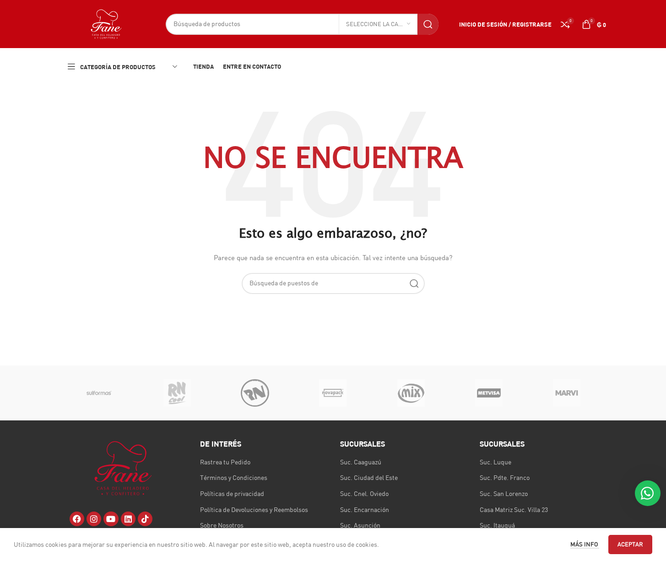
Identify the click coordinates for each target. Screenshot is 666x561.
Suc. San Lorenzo (504, 494)
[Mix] (411, 393)
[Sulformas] (99, 393)
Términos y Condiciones (233, 478)
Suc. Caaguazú (360, 462)
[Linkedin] (128, 519)
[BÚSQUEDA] (428, 24)
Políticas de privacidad (232, 494)
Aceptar (630, 544)
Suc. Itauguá (497, 525)
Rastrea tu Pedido (225, 462)
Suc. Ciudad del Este (369, 478)
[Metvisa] (489, 393)
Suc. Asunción (360, 525)
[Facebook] (77, 519)
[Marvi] (567, 393)
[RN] (255, 393)
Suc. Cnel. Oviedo (364, 494)
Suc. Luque (495, 462)
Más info (584, 544)
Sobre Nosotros (222, 525)
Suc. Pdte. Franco (505, 478)
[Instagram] (94, 519)
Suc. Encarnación (364, 510)
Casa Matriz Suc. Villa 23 (514, 510)
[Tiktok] (145, 519)
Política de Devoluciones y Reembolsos (254, 510)
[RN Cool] (177, 393)
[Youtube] (110, 519)
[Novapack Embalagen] (333, 393)
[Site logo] (106, 23)
